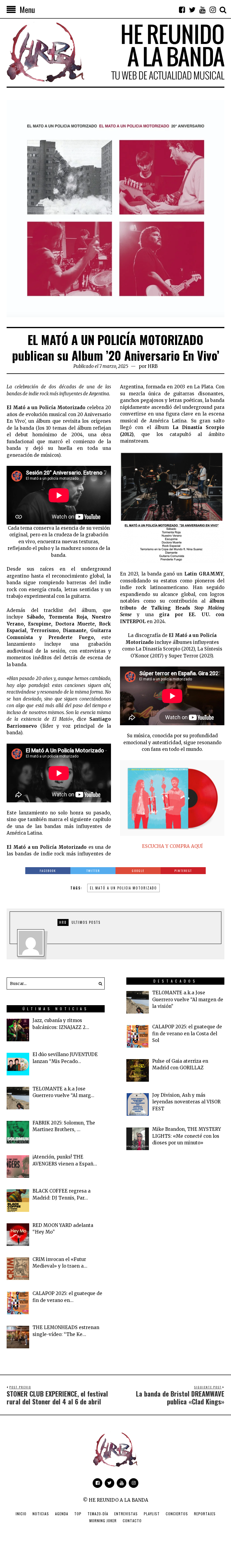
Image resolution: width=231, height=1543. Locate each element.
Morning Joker (103, 1520)
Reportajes (205, 1513)
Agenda (61, 1513)
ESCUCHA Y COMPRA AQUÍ (172, 846)
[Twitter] (192, 10)
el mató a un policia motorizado (123, 888)
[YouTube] (202, 10)
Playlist (152, 1513)
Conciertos (177, 1513)
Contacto (132, 1520)
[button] (99, 983)
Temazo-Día (98, 1513)
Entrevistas (126, 1513)
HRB (153, 366)
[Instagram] (213, 10)
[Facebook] (182, 10)
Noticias (40, 1513)
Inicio (21, 1513)
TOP (78, 1513)
